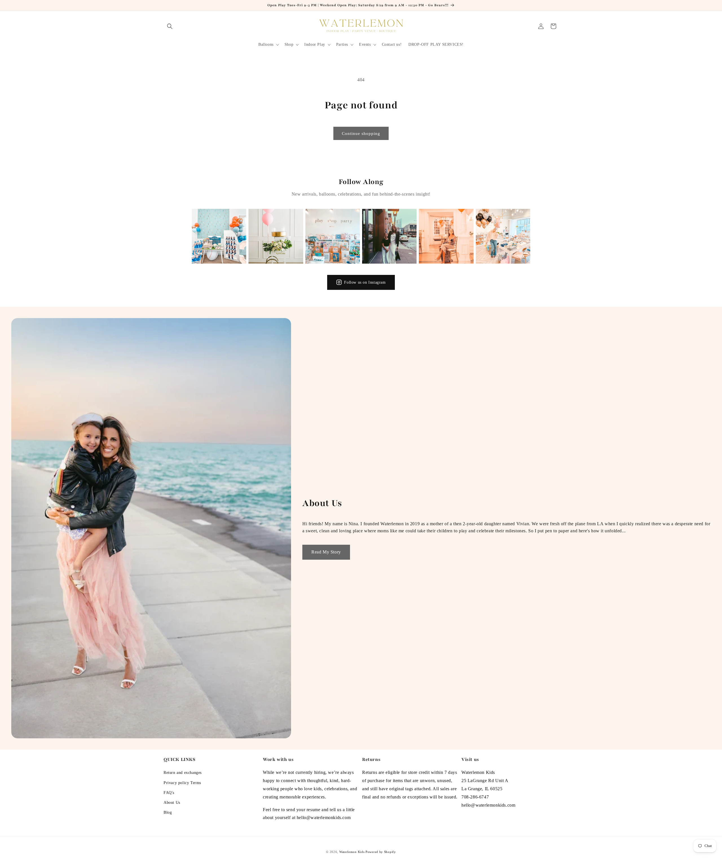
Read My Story (326, 552)
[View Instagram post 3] (332, 236)
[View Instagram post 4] (389, 236)
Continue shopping (361, 133)
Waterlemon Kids (352, 851)
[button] (170, 26)
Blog (168, 812)
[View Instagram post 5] (446, 236)
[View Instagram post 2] (275, 236)
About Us (172, 802)
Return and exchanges (183, 773)
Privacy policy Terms (182, 783)
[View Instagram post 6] (503, 236)
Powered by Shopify (381, 851)
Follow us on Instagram (365, 282)
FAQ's (169, 793)
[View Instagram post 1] (219, 236)
